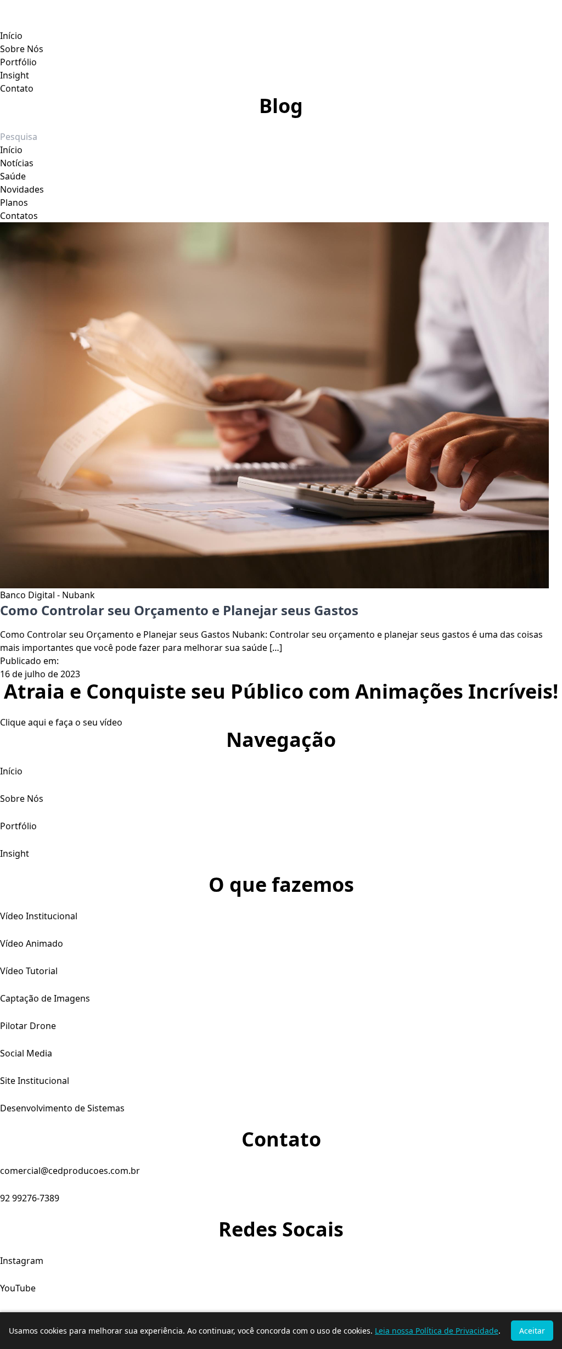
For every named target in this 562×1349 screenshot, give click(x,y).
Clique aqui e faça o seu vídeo (61, 722)
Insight (14, 75)
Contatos (19, 216)
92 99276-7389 (29, 1198)
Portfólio (18, 62)
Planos (14, 202)
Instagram (21, 1261)
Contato (16, 88)
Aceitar (532, 1330)
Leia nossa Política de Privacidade (436, 1330)
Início (11, 36)
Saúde (13, 176)
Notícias (16, 163)
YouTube (18, 1288)
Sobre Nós (21, 49)
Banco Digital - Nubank (47, 595)
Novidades (22, 189)
